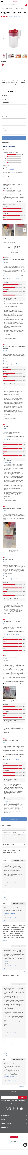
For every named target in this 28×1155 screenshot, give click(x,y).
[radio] (2, 64)
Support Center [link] (6, 1123)
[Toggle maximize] (25, 20)
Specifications (5, 102)
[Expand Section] (14, 124)
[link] (18, 1104)
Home (2, 8)
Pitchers (22, 8)
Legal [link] (3, 1119)
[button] (25, 1145)
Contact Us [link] (4, 1129)
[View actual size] (21, 20)
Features (3, 99)
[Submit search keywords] (26, 5)
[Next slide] (24, 38)
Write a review (17, 16)
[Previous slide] (3, 38)
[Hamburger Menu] (2, 1)
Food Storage (9, 8)
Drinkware (16, 8)
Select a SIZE (5, 68)
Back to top (14, 1091)
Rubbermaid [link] (5, 1115)
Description (4, 95)
